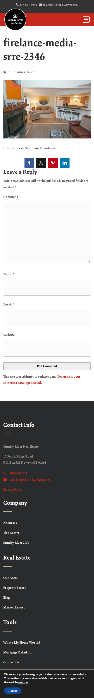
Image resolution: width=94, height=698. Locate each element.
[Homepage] (15, 20)
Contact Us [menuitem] (11, 662)
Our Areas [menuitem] (10, 578)
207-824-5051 (18, 473)
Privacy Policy (13, 490)
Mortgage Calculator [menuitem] (18, 652)
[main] (47, 213)
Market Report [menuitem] (14, 607)
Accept (13, 691)
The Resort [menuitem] (11, 533)
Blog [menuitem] (6, 597)
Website (9, 335)
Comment (10, 197)
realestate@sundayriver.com (30, 480)
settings (23, 682)
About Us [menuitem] (10, 523)
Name (8, 274)
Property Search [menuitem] (14, 588)
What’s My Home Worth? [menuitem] (21, 642)
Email (8, 304)
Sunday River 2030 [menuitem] (16, 543)
